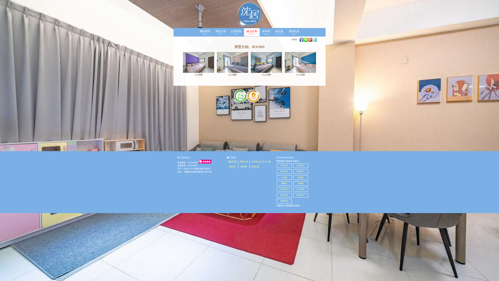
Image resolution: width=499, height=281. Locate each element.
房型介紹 (220, 32)
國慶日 (284, 183)
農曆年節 (284, 201)
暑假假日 (300, 171)
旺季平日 (300, 166)
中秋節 (284, 177)
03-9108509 (193, 162)
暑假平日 (284, 171)
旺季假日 (284, 166)
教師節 (301, 177)
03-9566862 (193, 165)
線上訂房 (252, 32)
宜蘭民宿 (280, 206)
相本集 (266, 32)
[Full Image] (198, 62)
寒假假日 (284, 195)
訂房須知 (236, 32)
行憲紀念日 (284, 189)
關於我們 (205, 32)
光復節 (301, 183)
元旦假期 (300, 189)
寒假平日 (300, 195)
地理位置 (294, 32)
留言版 (279, 32)
